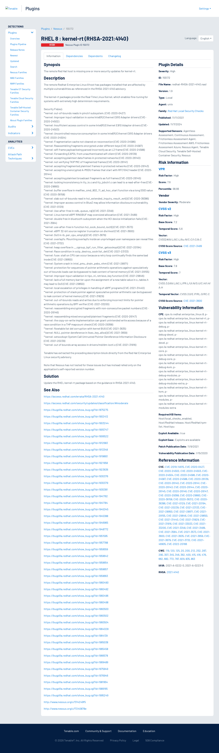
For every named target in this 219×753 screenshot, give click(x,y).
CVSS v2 (165, 209)
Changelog (114, 56)
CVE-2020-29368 (169, 495)
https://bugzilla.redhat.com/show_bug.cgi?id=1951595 (76, 535)
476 (204, 554)
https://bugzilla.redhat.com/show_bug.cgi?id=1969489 (76, 662)
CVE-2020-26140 (169, 483)
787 (177, 558)
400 (188, 554)
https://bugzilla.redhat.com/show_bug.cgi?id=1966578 (76, 655)
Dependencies (74, 56)
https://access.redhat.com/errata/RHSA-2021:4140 (74, 396)
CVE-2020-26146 (177, 491)
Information (54, 56)
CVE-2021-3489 (193, 245)
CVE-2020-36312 (183, 499)
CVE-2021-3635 (175, 535)
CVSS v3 (165, 252)
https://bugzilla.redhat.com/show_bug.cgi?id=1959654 (76, 562)
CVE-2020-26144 (184, 487)
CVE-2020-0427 (194, 466)
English (205, 38)
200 (187, 550)
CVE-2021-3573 (187, 531)
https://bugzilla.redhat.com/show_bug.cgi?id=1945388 (76, 515)
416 (199, 554)
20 (182, 550)
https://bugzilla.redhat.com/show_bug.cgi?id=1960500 (76, 608)
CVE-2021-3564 (168, 531)
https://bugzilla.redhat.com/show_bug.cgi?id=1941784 (76, 502)
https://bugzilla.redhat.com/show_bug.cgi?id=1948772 (76, 529)
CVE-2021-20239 (169, 507)
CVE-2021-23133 (189, 507)
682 (166, 558)
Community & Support (98, 731)
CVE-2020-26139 (198, 478)
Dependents (95, 56)
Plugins (32, 8)
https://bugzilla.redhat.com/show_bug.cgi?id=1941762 (76, 496)
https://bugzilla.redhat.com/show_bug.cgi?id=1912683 (76, 442)
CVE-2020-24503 (191, 470)
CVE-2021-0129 (176, 503)
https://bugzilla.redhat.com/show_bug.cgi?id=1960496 (76, 595)
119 (167, 550)
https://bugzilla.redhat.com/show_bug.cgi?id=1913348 (76, 449)
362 (183, 554)
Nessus (57, 28)
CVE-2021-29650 (197, 515)
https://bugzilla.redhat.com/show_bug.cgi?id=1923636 (76, 469)
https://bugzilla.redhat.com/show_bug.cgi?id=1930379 (76, 482)
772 (172, 558)
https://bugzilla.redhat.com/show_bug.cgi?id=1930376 (76, 476)
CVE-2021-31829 (189, 519)
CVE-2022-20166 (177, 543)
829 (182, 558)
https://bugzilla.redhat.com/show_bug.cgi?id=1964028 (76, 628)
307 (166, 554)
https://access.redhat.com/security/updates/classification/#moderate (86, 403)
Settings (204, 8)
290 (161, 554)
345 (172, 554)
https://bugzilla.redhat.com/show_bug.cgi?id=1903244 (76, 423)
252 (198, 550)
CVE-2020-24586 (185, 475)
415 (194, 554)
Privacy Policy (118, 740)
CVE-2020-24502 (169, 470)
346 (177, 554)
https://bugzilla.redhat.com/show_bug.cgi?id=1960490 (76, 582)
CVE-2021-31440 (168, 519)
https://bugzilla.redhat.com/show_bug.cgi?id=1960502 (76, 615)
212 (193, 550)
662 (161, 558)
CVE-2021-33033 (182, 523)
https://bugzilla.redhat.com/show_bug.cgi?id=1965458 (76, 648)
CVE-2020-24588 (177, 478)
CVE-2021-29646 (176, 515)
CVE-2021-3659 (194, 535)
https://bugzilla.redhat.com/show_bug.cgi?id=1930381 (76, 489)
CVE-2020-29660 (190, 495)
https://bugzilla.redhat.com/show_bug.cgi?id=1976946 (76, 675)
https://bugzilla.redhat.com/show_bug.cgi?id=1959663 (76, 575)
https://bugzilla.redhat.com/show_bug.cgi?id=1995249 (76, 695)
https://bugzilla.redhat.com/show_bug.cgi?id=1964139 (76, 635)
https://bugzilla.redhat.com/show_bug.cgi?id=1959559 (76, 549)
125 (178, 550)
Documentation (127, 731)
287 (204, 550)
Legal (136, 740)
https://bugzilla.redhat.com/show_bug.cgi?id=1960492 (76, 589)
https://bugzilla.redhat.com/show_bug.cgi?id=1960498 (76, 602)
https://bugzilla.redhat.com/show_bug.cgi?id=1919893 (76, 456)
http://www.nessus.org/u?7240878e (65, 708)
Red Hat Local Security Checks (186, 110)
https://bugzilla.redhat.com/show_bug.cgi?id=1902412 (76, 416)
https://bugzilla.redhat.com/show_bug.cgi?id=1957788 (76, 542)
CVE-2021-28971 (183, 511)
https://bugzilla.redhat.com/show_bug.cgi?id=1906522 (76, 436)
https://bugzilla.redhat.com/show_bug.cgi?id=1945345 (76, 509)
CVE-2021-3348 (176, 527)
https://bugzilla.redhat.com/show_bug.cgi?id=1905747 (76, 429)
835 (188, 558)
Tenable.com (71, 731)
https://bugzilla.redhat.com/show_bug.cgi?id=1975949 (76, 668)
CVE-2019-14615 (174, 466)
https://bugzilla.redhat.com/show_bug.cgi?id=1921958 (76, 462)
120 (172, 550)
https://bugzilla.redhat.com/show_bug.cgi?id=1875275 (76, 409)
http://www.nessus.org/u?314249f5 (65, 702)
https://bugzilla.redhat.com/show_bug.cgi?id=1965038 (76, 642)
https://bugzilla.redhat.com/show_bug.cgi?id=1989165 (76, 688)
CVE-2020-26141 (189, 483)
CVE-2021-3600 (193, 300)
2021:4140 (173, 572)
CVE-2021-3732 (181, 540)
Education (149, 731)
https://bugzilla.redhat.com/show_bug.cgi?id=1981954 (76, 682)
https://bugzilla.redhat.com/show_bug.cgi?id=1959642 (76, 555)
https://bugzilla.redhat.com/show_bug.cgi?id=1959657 (76, 569)
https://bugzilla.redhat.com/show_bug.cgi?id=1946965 (76, 522)
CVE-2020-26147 (198, 491)
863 (193, 558)
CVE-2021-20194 (196, 503)
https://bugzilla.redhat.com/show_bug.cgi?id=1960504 (76, 622)
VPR (162, 169)
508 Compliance (154, 740)
